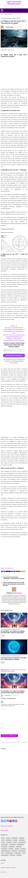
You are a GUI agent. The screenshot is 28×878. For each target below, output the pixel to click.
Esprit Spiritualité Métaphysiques (14, 3)
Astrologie (22, 838)
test (3, 853)
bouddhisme (9, 840)
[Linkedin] (13, 571)
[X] (8, 571)
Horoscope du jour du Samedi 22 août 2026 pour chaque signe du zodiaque (13, 658)
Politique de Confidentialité (7, 826)
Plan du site (3, 872)
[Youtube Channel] (16, 821)
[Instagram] (7, 821)
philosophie (12, 846)
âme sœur (13, 855)
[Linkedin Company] (13, 821)
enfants (15, 842)
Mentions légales (4, 830)
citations (16, 840)
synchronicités (22, 850)
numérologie (4, 846)
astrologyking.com (9, 568)
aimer (3, 838)
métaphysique (21, 844)
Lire (3, 635)
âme (24, 853)
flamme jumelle (22, 842)
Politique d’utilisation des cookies (8, 867)
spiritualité (15, 850)
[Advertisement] (14, 73)
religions (17, 848)
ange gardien (14, 838)
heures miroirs (5, 844)
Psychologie (4, 848)
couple (3, 842)
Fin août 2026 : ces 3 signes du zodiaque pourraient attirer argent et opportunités (13, 631)
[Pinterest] (18, 571)
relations (11, 848)
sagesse (23, 848)
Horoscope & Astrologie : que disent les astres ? (11, 629)
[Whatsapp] (23, 571)
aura (3, 840)
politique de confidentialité (11, 361)
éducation (19, 855)
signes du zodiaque (6, 850)
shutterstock (11, 50)
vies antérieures (9, 853)
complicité (22, 840)
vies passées (18, 853)
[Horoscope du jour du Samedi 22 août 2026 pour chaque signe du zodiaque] (14, 646)
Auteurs (2, 863)
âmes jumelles (5, 855)
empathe (9, 842)
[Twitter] (5, 821)
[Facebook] (3, 571)
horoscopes (13, 844)
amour (8, 838)
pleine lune (19, 846)
